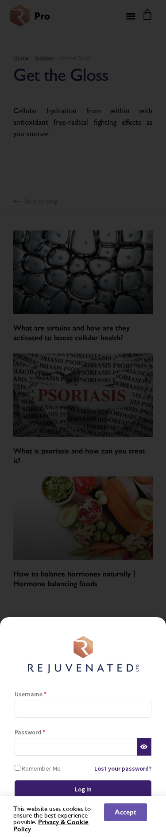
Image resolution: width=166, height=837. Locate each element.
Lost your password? (122, 768)
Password (30, 732)
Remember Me (40, 768)
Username (30, 694)
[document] (83, 418)
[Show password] (144, 747)
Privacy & (52, 822)
